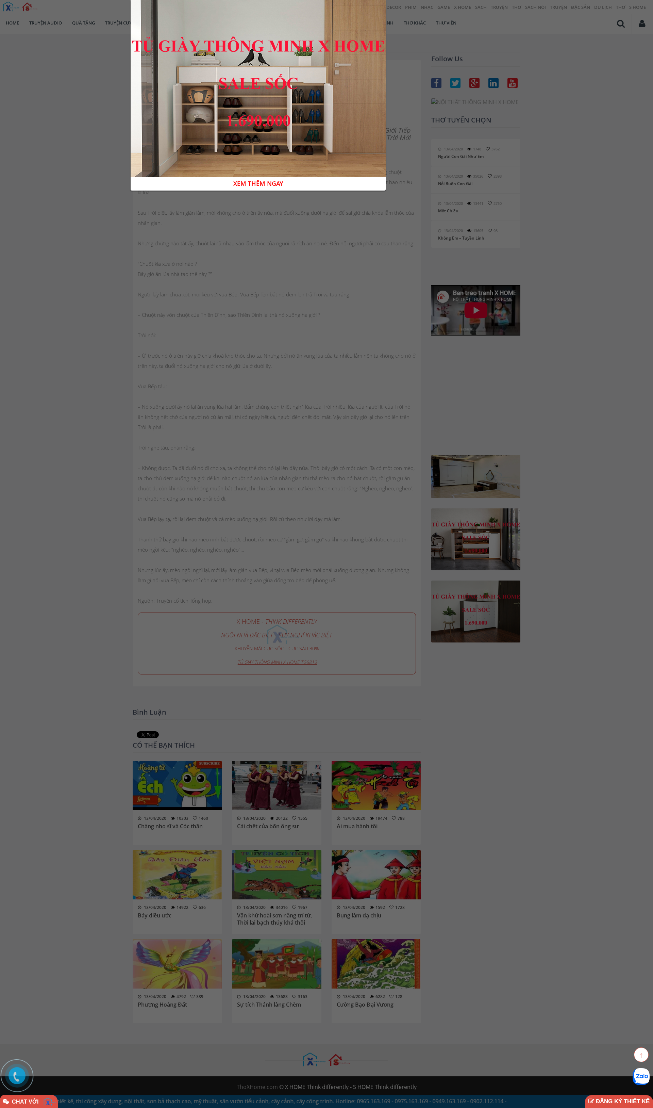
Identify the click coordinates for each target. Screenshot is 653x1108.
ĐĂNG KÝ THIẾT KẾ (622, 1101)
